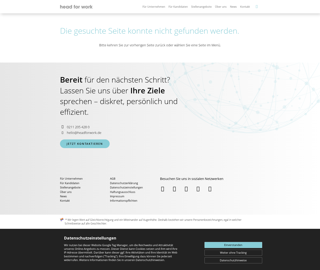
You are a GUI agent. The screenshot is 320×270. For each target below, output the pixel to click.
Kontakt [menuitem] (65, 200)
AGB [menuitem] (112, 178)
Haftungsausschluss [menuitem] (122, 192)
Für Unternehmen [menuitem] (71, 178)
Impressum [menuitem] (117, 196)
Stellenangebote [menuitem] (70, 187)
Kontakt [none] (245, 7)
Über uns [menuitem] (66, 192)
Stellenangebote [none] (201, 7)
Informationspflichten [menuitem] (123, 200)
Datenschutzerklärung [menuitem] (124, 183)
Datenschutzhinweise (233, 260)
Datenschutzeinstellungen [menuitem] (126, 187)
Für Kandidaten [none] (178, 7)
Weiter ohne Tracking (233, 252)
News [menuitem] (63, 196)
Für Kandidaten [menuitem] (69, 183)
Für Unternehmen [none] (153, 7)
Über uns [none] (221, 7)
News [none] (233, 7)
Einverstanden (233, 245)
